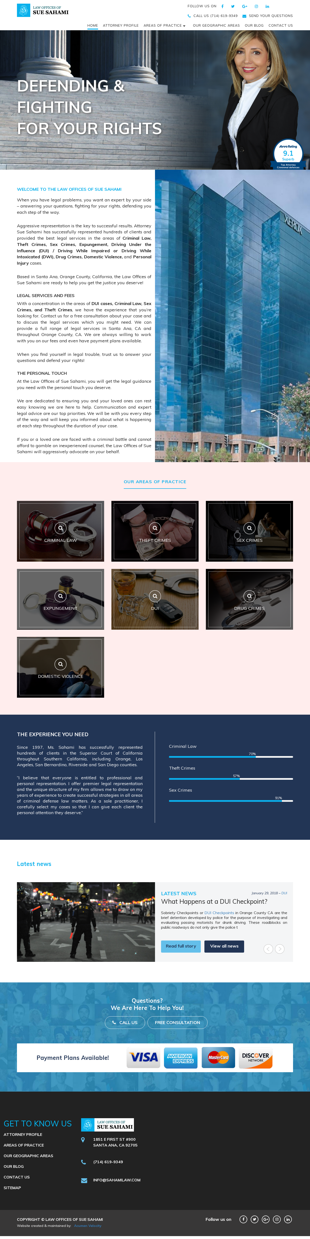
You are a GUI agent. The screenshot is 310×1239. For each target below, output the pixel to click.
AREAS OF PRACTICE (163, 25)
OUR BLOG (254, 25)
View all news (224, 960)
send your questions (271, 16)
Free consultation (177, 1036)
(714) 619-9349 (108, 1175)
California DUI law (177, 920)
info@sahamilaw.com (116, 1193)
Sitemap (12, 1201)
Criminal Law (183, 746)
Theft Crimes (182, 768)
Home (92, 25)
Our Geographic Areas (216, 25)
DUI (284, 893)
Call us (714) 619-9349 (216, 16)
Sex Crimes (180, 790)
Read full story (181, 960)
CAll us (128, 1036)
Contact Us (281, 25)
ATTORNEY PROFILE (121, 25)
